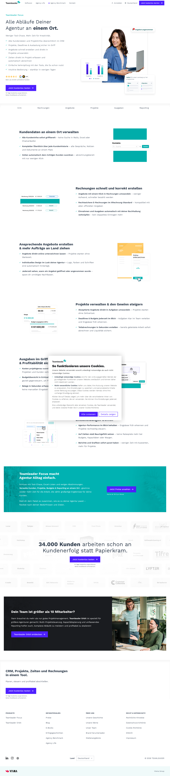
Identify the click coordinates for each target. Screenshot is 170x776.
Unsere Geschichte (94, 718)
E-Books (49, 728)
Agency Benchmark (58, 3)
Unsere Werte (92, 723)
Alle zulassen (88, 414)
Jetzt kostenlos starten (150, 3)
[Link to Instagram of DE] (12, 758)
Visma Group (159, 771)
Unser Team (91, 728)
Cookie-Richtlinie (92, 408)
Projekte (94, 108)
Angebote (69, 108)
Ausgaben (119, 108)
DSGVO (129, 733)
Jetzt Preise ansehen (120, 489)
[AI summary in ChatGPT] (17, 758)
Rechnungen (43, 108)
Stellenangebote (93, 738)
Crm (19, 108)
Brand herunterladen (95, 733)
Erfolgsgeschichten (54, 733)
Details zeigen (108, 414)
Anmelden (118, 3)
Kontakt (72, 3)
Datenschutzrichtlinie (136, 723)
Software (28, 3)
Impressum (131, 738)
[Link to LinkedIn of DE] (7, 758)
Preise (48, 718)
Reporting (144, 108)
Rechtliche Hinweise (135, 718)
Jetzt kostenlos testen (19, 88)
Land (72, 758)
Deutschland (132, 3)
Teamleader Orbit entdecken (28, 634)
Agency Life (40, 3)
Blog (48, 723)
